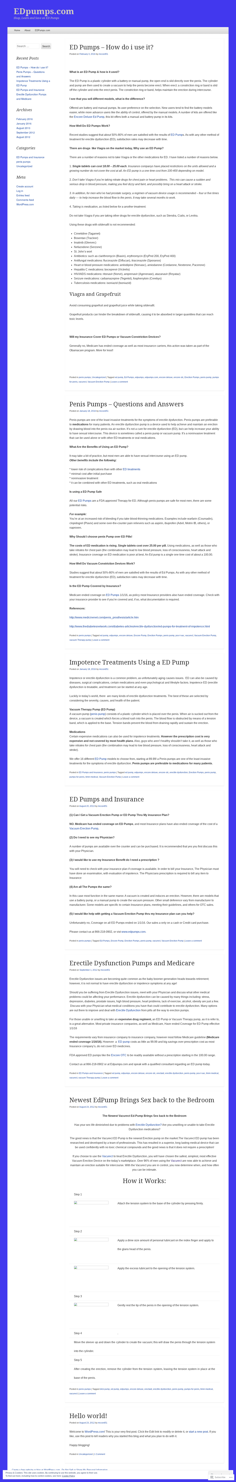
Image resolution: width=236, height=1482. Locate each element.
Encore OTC (118, 1055)
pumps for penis (76, 777)
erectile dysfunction (179, 772)
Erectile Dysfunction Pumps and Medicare (132, 963)
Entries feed (23, 195)
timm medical (92, 777)
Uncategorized (99, 377)
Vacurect (107, 1156)
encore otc (178, 377)
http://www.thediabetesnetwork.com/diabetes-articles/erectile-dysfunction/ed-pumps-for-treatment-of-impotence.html (139, 626)
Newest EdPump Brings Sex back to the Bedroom (141, 1100)
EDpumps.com (44, 11)
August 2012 (23, 137)
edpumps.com (151, 377)
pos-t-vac (180, 635)
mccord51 (103, 54)
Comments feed (25, 200)
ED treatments (131, 469)
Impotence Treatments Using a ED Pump (129, 662)
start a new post (198, 1431)
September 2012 (25, 132)
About (27, 30)
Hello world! (88, 1416)
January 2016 (23, 123)
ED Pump (177, 134)
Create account (24, 186)
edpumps (139, 377)
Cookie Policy (68, 1476)
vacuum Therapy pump (80, 640)
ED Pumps (84, 500)
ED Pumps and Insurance (91, 772)
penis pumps (85, 377)
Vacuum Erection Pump (99, 382)
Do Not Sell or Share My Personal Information (84, 1470)
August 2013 (23, 128)
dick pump (105, 1389)
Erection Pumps (192, 377)
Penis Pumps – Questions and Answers (126, 404)
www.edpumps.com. (133, 931)
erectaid (160, 1073)
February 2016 (24, 119)
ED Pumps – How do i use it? (111, 47)
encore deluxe (166, 377)
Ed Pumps (129, 377)
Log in (19, 191)
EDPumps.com (42, 30)
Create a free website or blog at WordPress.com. (36, 1470)
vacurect (83, 382)
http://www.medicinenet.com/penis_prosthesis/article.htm (104, 617)
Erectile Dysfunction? (149, 1124)
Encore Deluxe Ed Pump (89, 116)
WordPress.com (94, 1431)
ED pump (124, 1041)
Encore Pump (140, 635)
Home (17, 30)
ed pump (119, 377)
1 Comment (99, 1454)
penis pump (205, 377)
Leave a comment (119, 382)
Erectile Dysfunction (128, 1010)
